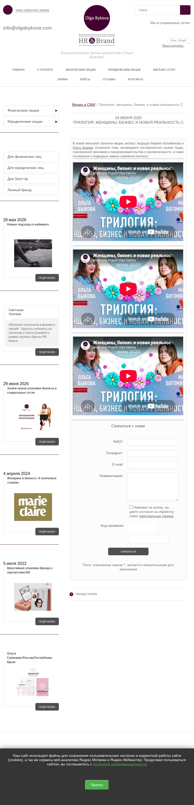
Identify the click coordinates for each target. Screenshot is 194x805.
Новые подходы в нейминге (28, 224)
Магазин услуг (164, 69)
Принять (97, 785)
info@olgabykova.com (27, 28)
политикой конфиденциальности (120, 764)
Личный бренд (19, 190)
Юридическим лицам (124, 69)
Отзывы (109, 79)
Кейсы (85, 79)
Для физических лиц (24, 157)
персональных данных (156, 516)
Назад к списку (84, 594)
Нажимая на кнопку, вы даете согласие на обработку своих (151, 512)
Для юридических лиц (26, 168)
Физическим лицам (80, 69)
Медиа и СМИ (83, 105)
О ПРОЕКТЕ (45, 69)
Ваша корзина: (174, 45)
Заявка (62, 79)
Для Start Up (18, 179)
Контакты (135, 79)
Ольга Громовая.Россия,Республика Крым (29, 658)
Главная (18, 69)
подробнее (47, 277)
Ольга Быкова (83, 147)
